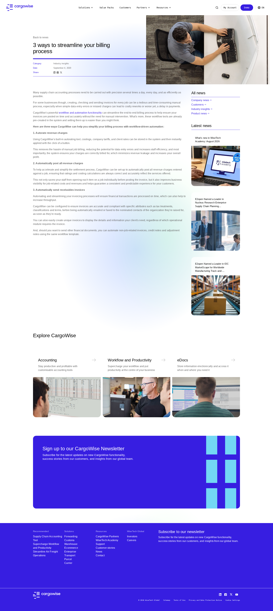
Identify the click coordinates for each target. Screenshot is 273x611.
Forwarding (70, 536)
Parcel (68, 559)
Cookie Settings (232, 600)
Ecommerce (71, 547)
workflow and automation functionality (80, 112)
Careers (131, 540)
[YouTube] (237, 593)
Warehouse (70, 544)
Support (100, 544)
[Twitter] (231, 593)
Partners (142, 7)
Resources (162, 7)
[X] (61, 72)
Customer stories (105, 547)
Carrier (68, 563)
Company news (200, 100)
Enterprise (70, 551)
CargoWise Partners (107, 536)
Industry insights (200, 109)
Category (37, 63)
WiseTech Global (135, 531)
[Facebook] (58, 72)
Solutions (84, 7)
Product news (199, 113)
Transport (69, 555)
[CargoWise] (19, 7)
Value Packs (107, 7)
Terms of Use (179, 600)
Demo (246, 7)
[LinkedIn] (54, 72)
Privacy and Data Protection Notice (205, 600)
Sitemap (166, 600)
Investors (132, 536)
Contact (100, 555)
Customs (69, 540)
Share (36, 72)
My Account (230, 7)
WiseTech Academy (107, 540)
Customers (125, 7)
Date (35, 68)
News (99, 551)
